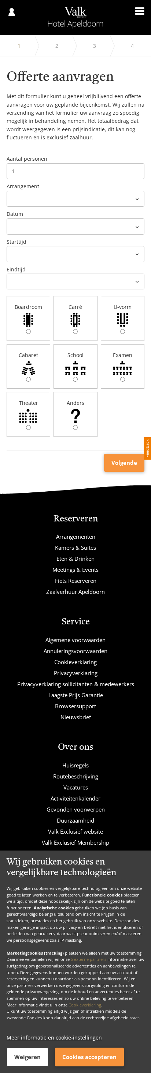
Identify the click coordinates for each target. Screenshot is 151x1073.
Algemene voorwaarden (75, 640)
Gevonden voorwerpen (76, 809)
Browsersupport (75, 706)
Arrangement (23, 186)
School (75, 355)
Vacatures (75, 787)
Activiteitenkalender (75, 798)
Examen (122, 355)
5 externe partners (88, 959)
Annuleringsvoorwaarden (75, 651)
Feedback (147, 448)
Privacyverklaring (75, 673)
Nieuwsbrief (75, 717)
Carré (75, 306)
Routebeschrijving (75, 776)
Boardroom (28, 306)
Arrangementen (75, 536)
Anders (75, 402)
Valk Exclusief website (75, 831)
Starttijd (16, 241)
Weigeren (27, 1056)
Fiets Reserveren (75, 580)
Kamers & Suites (75, 547)
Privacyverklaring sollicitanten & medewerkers (75, 684)
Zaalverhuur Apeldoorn (75, 591)
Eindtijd (16, 269)
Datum (15, 213)
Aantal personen (27, 158)
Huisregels (75, 765)
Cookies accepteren (89, 1056)
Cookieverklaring (85, 1005)
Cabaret (28, 355)
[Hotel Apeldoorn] (75, 18)
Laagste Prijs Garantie (75, 695)
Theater (28, 402)
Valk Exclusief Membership (75, 842)
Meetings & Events (75, 569)
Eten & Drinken (75, 558)
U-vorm (123, 306)
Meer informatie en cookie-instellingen (54, 1037)
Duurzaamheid (75, 820)
